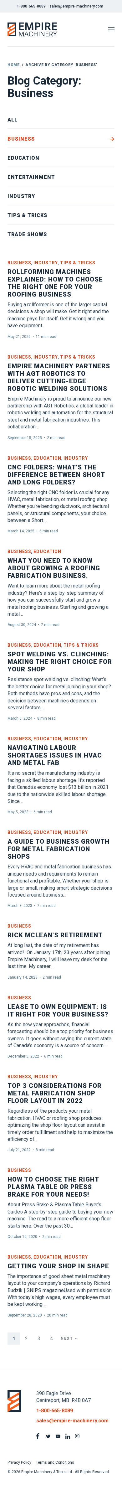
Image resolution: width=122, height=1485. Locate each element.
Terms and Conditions (55, 1462)
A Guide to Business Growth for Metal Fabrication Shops (58, 849)
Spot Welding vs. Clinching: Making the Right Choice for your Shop (60, 661)
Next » (69, 1338)
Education (23, 158)
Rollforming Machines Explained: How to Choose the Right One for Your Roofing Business (55, 283)
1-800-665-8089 (31, 6)
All (13, 120)
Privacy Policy (19, 1462)
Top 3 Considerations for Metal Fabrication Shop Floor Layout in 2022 (55, 1093)
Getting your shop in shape (58, 1266)
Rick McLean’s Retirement (55, 935)
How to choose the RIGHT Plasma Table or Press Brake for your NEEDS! (53, 1187)
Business (21, 139)
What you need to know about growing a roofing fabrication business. (54, 568)
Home (13, 65)
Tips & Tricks (27, 215)
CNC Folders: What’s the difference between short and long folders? (56, 474)
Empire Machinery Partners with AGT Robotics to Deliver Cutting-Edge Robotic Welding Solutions (59, 377)
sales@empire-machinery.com (76, 6)
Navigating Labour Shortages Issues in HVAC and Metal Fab (55, 755)
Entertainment (31, 177)
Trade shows (27, 234)
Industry (21, 196)
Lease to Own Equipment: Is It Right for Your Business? (58, 1010)
